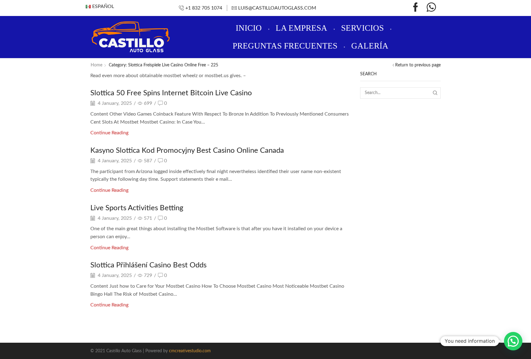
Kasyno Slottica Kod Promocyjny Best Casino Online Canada (187, 150)
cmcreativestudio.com (190, 351)
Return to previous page (418, 65)
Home (96, 65)
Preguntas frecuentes (285, 45)
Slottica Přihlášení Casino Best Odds (148, 265)
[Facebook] (415, 8)
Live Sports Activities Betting (136, 208)
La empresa (301, 28)
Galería (369, 45)
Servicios (362, 28)
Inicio (249, 28)
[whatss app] (431, 8)
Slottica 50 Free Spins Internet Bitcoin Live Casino (171, 93)
